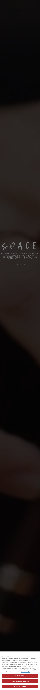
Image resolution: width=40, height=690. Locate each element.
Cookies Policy (25, 672)
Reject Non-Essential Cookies (20, 681)
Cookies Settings (20, 675)
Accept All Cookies (20, 686)
